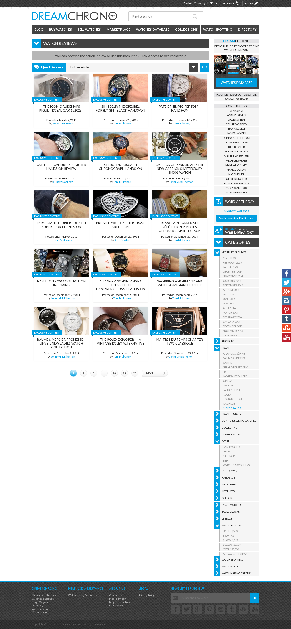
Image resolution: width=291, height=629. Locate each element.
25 (134, 373)
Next (149, 373)
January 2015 (231, 267)
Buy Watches (60, 29)
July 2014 (229, 294)
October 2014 (232, 280)
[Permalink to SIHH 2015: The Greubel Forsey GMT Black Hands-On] (120, 88)
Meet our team (117, 598)
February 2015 (232, 262)
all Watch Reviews (235, 553)
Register (229, 3)
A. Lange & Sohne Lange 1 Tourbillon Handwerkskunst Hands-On (120, 285)
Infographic (230, 484)
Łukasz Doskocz (63, 181)
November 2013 (233, 330)
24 (124, 373)
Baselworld (231, 446)
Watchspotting (217, 29)
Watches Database (152, 29)
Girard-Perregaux (235, 367)
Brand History (231, 413)
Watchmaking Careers (236, 573)
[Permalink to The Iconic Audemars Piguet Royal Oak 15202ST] (61, 88)
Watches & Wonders (236, 465)
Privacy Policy (147, 595)
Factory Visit (230, 470)
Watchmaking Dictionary (236, 218)
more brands (232, 408)
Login (249, 3)
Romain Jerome (233, 399)
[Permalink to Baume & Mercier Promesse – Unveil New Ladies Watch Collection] (61, 321)
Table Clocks (231, 511)
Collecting (230, 427)
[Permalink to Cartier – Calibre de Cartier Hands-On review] (61, 146)
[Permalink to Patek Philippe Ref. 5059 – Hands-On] (179, 88)
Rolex (227, 394)
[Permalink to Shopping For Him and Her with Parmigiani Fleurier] (179, 263)
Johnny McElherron (181, 181)
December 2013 (232, 326)
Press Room (116, 605)
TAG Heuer (229, 403)
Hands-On (228, 477)
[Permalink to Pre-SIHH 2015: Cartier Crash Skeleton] (120, 204)
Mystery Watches (236, 211)
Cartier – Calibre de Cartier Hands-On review (61, 166)
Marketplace (118, 29)
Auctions (228, 341)
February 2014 (232, 317)
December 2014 (232, 271)
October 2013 (232, 335)
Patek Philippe (232, 389)
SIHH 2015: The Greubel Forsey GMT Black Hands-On (120, 108)
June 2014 (229, 298)
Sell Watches (89, 29)
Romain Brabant (236, 99)
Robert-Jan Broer (63, 123)
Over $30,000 (231, 549)
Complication (231, 434)
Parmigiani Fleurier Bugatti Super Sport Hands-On (61, 225)
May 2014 (228, 303)
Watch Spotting (232, 559)
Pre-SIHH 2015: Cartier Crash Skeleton (120, 225)
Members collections (44, 595)
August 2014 (231, 289)
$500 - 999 (228, 535)
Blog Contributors (119, 602)
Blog (39, 29)
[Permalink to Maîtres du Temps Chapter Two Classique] (179, 321)
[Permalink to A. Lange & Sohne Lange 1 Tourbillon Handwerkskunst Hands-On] (120, 263)
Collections (186, 29)
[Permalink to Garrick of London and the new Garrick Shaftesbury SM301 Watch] (179, 146)
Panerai (228, 385)
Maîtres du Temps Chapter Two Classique (179, 341)
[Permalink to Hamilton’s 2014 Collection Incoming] (61, 263)
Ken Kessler (122, 240)
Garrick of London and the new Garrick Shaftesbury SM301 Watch (180, 168)
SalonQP (229, 455)
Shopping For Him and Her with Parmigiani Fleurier (179, 283)
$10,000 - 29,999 (232, 544)
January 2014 (231, 321)
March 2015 (230, 257)
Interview (228, 491)
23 (114, 373)
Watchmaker (230, 566)
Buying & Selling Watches (239, 420)
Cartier (228, 362)
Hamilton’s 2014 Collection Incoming (61, 283)
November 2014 (233, 276)
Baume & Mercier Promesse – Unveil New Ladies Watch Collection (61, 343)
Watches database (43, 598)
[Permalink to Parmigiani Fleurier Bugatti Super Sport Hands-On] (61, 204)
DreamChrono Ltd (72, 624)
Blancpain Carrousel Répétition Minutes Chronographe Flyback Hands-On (180, 228)
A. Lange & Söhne (234, 353)
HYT (225, 371)
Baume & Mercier (234, 358)
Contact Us (115, 595)
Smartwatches (231, 504)
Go (204, 67)
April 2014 (229, 308)
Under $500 (230, 531)
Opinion (227, 498)
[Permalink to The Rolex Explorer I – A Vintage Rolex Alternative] (120, 321)
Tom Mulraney (122, 123)
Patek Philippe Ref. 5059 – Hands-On (180, 108)
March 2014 (230, 312)
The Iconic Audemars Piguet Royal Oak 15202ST (61, 108)
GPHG (226, 451)
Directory (247, 29)
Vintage (227, 518)
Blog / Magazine (41, 602)
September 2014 (233, 285)
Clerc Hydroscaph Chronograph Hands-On (120, 166)
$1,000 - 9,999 (230, 540)
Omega (227, 380)
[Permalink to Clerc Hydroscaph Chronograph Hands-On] (120, 146)
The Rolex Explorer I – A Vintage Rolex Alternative (120, 341)
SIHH (226, 460)
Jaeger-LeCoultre (235, 376)
